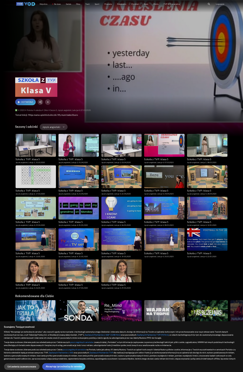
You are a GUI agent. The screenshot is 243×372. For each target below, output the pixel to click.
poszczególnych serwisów (82, 342)
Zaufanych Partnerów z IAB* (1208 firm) (102, 335)
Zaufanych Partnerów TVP (101, 352)
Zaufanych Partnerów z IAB (61, 352)
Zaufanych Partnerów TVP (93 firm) (153, 335)
